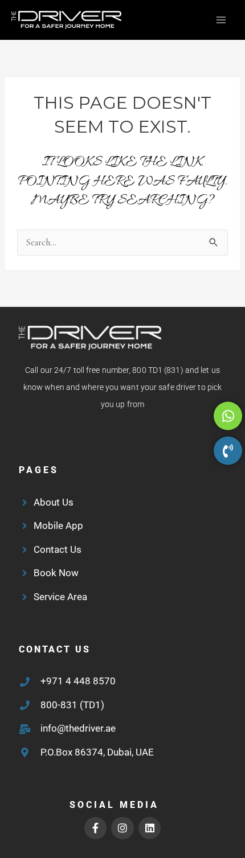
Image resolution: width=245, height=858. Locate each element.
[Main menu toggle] (221, 20)
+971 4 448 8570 (78, 681)
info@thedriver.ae (78, 728)
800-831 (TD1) (72, 705)
